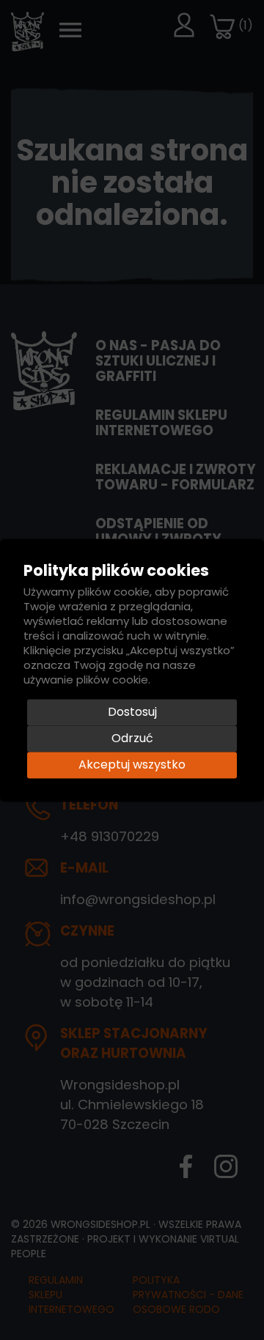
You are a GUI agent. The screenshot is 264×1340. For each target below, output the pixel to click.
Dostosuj (132, 711)
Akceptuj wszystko (132, 764)
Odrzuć (132, 738)
